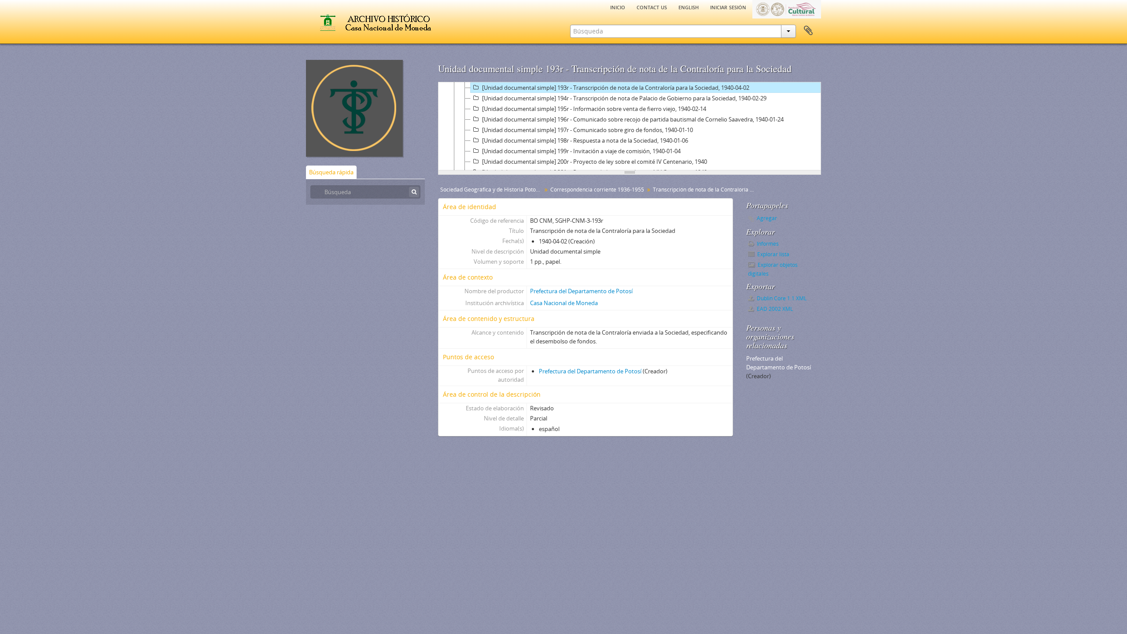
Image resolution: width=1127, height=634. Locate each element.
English (688, 6)
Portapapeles (808, 31)
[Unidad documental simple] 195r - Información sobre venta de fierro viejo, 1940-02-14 (594, 109)
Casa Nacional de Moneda (564, 303)
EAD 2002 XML (774, 309)
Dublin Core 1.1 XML (781, 298)
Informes (767, 243)
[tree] (629, 126)
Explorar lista (772, 254)
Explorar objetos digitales (773, 269)
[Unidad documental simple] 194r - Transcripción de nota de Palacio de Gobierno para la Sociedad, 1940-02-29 (624, 98)
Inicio (617, 6)
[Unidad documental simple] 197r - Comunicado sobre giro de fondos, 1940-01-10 (587, 130)
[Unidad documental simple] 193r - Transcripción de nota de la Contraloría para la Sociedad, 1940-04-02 (615, 88)
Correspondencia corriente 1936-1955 (597, 189)
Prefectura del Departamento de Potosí (581, 291)
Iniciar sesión (728, 6)
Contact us (652, 6)
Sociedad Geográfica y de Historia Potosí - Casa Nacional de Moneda (492, 189)
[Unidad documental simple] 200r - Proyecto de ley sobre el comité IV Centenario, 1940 (594, 162)
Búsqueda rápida (331, 172)
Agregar (767, 218)
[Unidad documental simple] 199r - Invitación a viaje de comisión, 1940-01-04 (581, 151)
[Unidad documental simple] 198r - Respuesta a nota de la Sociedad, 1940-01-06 (585, 140)
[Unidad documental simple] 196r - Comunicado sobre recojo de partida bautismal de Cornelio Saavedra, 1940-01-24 (633, 119)
